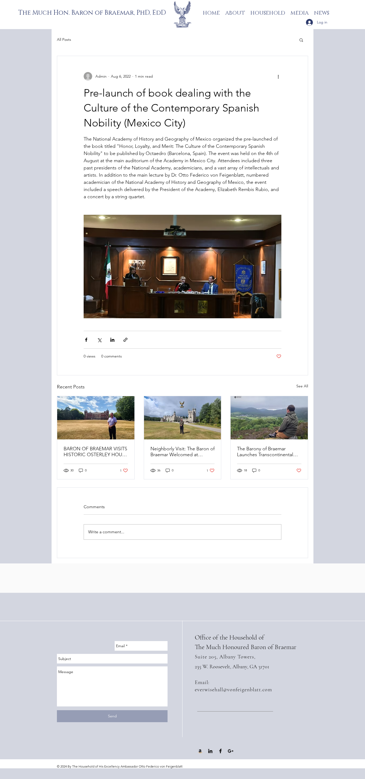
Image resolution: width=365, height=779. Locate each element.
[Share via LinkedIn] (112, 339)
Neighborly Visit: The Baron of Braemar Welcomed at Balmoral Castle (182, 452)
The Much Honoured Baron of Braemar (245, 647)
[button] (301, 40)
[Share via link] (125, 339)
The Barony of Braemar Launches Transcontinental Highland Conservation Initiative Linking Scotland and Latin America (269, 452)
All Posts (64, 39)
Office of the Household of (229, 637)
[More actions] (278, 76)
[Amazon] (200, 751)
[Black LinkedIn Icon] (210, 751)
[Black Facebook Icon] (220, 751)
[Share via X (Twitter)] (99, 339)
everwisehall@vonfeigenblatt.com (233, 689)
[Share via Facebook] (86, 339)
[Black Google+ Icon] (231, 751)
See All (302, 386)
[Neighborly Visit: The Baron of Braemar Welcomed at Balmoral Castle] (182, 417)
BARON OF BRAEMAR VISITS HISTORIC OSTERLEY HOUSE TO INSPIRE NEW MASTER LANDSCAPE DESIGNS (96, 452)
